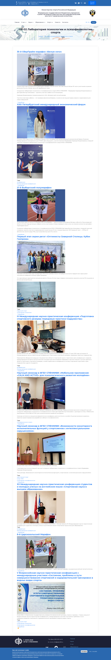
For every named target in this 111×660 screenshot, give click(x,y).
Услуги (49, 22)
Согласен (84, 651)
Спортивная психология (24, 312)
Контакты (65, 22)
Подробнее (21, 102)
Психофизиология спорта (24, 422)
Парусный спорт (22, 311)
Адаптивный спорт (22, 477)
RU (89, 22)
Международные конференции (26, 183)
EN (86, 22)
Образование (39, 22)
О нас (23, 22)
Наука (30, 22)
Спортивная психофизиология (26, 480)
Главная (17, 22)
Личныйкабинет (92, 3)
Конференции (21, 182)
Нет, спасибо (93, 651)
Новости (57, 22)
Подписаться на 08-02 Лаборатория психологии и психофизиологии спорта (18, 628)
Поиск (93, 22)
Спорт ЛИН (20, 478)
